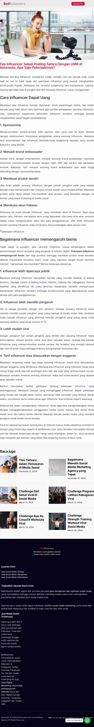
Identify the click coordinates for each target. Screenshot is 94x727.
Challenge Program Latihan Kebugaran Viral (81, 495)
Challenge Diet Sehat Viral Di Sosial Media (29, 495)
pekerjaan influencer (50, 81)
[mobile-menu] (89, 4)
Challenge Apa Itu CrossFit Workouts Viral (31, 519)
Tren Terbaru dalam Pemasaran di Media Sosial (31, 463)
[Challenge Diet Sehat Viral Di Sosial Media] (8, 503)
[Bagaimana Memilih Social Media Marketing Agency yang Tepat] (57, 475)
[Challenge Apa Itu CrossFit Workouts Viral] (8, 528)
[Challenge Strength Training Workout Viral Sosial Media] (57, 529)
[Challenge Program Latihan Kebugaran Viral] (57, 503)
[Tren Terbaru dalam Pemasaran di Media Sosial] (8, 472)
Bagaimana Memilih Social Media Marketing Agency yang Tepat (79, 467)
